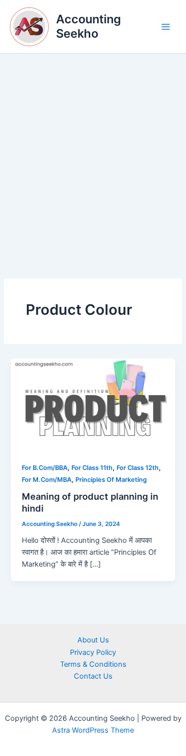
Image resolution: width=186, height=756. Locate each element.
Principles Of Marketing (111, 479)
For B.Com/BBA (44, 467)
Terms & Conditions (93, 664)
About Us (93, 640)
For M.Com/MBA (46, 479)
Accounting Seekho (88, 26)
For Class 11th (92, 467)
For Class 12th (138, 467)
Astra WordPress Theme (93, 730)
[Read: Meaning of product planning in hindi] (93, 404)
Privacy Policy (93, 652)
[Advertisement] (93, 151)
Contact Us (93, 676)
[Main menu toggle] (165, 26)
